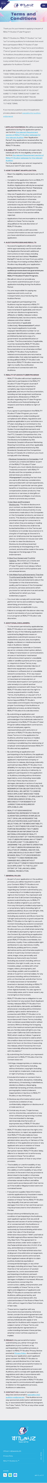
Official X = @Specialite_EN (12, 1451)
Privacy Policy (20, 1353)
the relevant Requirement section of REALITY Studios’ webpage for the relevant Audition (23, 135)
